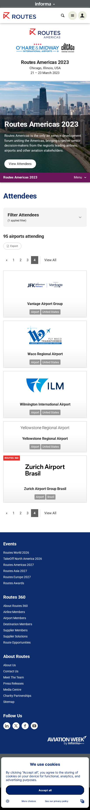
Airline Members (14, 612)
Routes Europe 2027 (17, 577)
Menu (78, 177)
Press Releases (13, 683)
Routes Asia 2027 (15, 571)
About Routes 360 (15, 606)
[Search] (62, 15)
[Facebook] (25, 725)
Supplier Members (15, 630)
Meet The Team (13, 677)
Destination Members (17, 624)
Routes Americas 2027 (18, 565)
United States (50, 311)
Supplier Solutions (15, 636)
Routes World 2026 (16, 552)
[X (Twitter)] (15, 725)
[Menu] (72, 15)
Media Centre (12, 689)
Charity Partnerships (17, 695)
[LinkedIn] (6, 725)
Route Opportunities (17, 642)
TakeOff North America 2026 (22, 558)
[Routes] (19, 15)
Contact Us (10, 671)
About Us (9, 665)
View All (50, 260)
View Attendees (20, 164)
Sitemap (8, 702)
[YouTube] (34, 725)
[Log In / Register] (82, 15)
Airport (35, 311)
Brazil (50, 496)
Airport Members (14, 618)
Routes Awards (13, 583)
